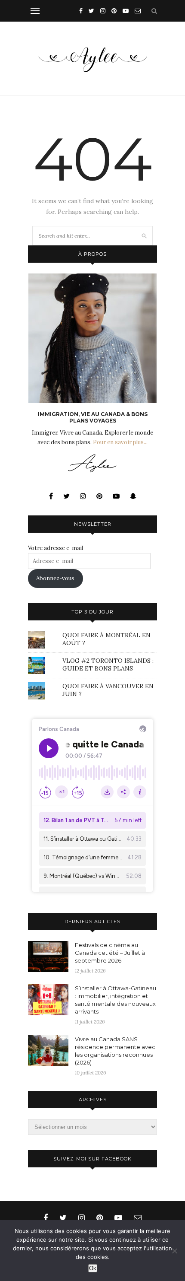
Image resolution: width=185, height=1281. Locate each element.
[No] (174, 1250)
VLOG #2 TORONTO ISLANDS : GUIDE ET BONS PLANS (108, 664)
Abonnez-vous (55, 578)
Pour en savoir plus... (120, 442)
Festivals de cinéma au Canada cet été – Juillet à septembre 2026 (110, 952)
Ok (92, 1268)
